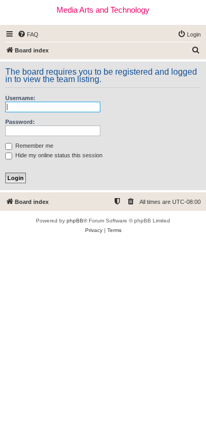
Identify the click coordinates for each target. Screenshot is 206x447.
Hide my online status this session (58, 155)
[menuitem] (28, 34)
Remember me (33, 145)
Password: (20, 122)
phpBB (75, 221)
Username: (20, 98)
